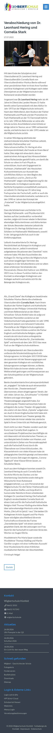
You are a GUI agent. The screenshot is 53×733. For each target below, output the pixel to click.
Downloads (9, 678)
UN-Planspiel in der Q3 (14, 632)
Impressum (25, 729)
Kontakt (15, 729)
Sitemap (7, 682)
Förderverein (9, 671)
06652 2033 (12, 605)
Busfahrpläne (9, 674)
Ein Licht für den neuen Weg (16, 649)
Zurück (9, 567)
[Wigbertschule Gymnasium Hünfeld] (21, 10)
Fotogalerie (9, 667)
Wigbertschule (19, 726)
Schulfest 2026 (10, 641)
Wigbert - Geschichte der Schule (17, 663)
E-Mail (10, 613)
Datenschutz (36, 729)
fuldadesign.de (40, 726)
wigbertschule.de (14, 617)
